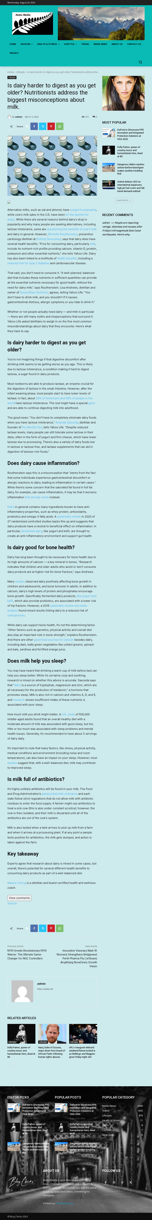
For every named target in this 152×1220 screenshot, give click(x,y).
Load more (122, 200)
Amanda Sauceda (66, 422)
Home (10, 72)
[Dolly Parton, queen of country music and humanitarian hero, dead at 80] (21, 1034)
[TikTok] (122, 1182)
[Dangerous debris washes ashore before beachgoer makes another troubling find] (108, 167)
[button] (140, 62)
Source (12, 903)
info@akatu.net (64, 1203)
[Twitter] (42, 126)
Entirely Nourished (48, 239)
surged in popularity (83, 210)
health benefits (67, 258)
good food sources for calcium (54, 639)
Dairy (10, 507)
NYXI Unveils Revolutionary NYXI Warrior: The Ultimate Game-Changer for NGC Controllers (27, 954)
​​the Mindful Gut (32, 427)
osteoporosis (16, 615)
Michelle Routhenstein (62, 234)
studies (20, 581)
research (19, 700)
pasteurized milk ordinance (59, 793)
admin (18, 116)
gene (91, 403)
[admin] (9, 117)
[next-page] (15, 1066)
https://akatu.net (45, 989)
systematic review (69, 516)
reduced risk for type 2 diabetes (28, 263)
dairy (17, 685)
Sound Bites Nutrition (34, 292)
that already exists (37, 497)
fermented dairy (31, 531)
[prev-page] (9, 1066)
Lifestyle (20, 72)
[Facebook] (34, 126)
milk (92, 244)
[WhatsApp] (59, 126)
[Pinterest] (51, 126)
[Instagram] (114, 1182)
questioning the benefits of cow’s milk (72, 229)
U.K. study (68, 714)
